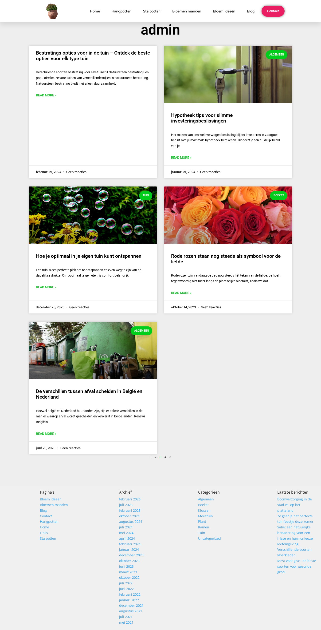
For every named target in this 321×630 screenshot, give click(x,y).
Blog (250, 11)
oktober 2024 (129, 516)
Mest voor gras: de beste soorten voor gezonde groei (296, 566)
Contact (46, 516)
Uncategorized (209, 538)
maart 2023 (128, 572)
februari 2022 (130, 594)
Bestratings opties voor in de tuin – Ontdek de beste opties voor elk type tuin (93, 55)
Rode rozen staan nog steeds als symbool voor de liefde (226, 259)
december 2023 (131, 555)
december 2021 (131, 605)
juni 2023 (126, 566)
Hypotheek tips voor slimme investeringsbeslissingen (202, 118)
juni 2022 (126, 588)
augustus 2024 (130, 521)
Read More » (46, 95)
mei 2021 (126, 622)
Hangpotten (121, 11)
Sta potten (151, 11)
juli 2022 (126, 583)
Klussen (204, 510)
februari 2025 (130, 510)
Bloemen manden (186, 11)
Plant (202, 521)
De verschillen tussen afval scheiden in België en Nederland (89, 394)
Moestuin (205, 516)
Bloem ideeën (224, 11)
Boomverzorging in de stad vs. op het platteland (294, 505)
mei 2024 (126, 533)
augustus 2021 (130, 611)
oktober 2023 (129, 561)
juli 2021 (126, 616)
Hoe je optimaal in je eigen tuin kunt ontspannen (88, 256)
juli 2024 (126, 527)
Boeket (203, 505)
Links (44, 533)
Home (95, 11)
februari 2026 (130, 499)
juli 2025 (126, 505)
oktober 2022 (129, 577)
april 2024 (127, 538)
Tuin (201, 533)
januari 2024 (129, 549)
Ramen (203, 527)
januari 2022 (129, 600)
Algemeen (206, 499)
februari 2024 (130, 544)
